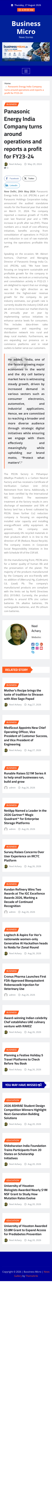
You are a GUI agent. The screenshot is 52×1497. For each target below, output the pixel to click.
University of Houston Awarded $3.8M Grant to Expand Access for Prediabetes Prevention (25, 1230)
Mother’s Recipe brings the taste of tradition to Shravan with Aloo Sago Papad (23, 694)
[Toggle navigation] (26, 71)
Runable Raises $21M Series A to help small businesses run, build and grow (25, 777)
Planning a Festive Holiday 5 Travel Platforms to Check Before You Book (23, 1059)
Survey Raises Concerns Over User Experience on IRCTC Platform (24, 856)
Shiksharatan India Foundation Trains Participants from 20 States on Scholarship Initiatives (25, 1152)
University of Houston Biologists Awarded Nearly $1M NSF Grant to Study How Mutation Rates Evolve (26, 1192)
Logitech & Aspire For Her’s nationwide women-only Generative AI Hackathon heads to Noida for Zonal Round (26, 941)
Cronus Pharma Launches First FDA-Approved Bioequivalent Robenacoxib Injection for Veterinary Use (25, 982)
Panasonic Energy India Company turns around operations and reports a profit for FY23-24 (24, 89)
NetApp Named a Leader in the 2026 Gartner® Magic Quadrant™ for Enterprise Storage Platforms (25, 816)
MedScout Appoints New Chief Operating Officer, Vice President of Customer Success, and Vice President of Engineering (26, 736)
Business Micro (26, 27)
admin (12, 787)
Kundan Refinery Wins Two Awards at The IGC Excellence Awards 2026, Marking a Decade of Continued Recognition (24, 897)
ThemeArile (32, 1276)
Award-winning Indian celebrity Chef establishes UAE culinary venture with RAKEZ (25, 1022)
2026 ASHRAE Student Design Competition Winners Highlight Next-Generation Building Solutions (25, 1112)
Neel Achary (15, 164)
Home (7, 83)
